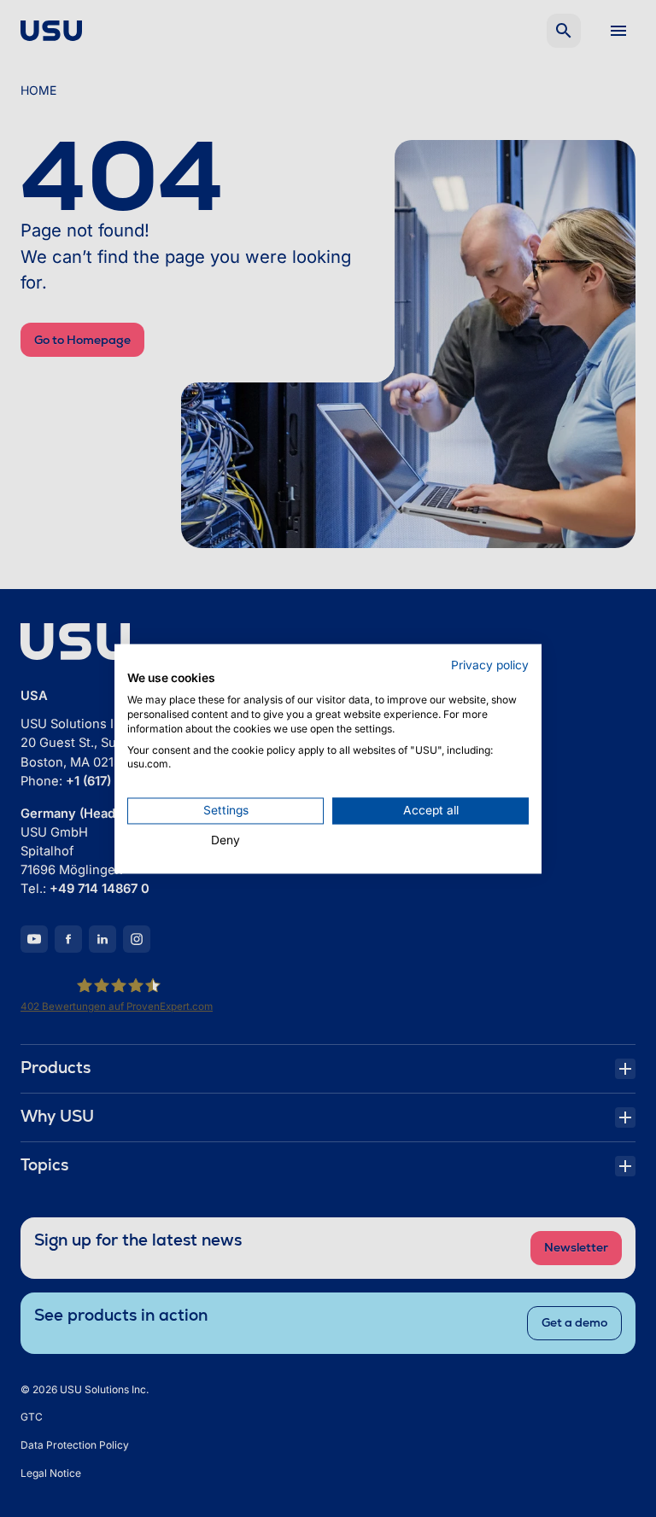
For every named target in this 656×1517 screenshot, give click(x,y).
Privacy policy (490, 665)
